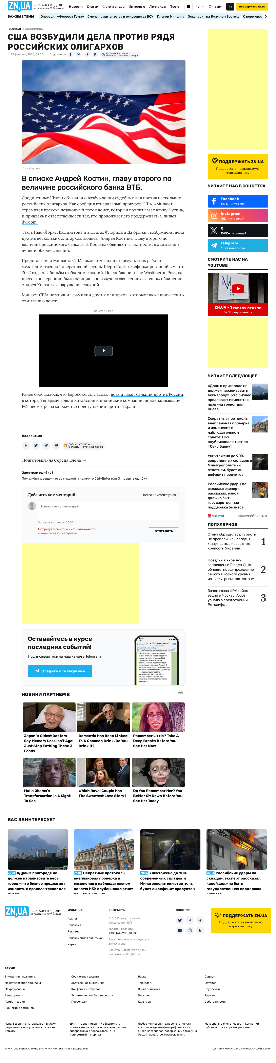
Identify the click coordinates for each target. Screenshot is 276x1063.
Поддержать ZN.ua (252, 6)
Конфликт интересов (85, 989)
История (210, 983)
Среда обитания (149, 989)
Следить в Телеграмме (63, 671)
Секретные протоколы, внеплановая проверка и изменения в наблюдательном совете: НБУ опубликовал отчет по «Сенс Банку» (229, 432)
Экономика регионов (19, 1008)
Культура (144, 1001)
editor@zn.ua (131, 954)
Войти (219, 6)
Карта (72, 944)
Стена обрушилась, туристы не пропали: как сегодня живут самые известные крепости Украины (232, 541)
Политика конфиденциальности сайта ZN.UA (241, 1048)
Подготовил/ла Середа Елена (51, 460)
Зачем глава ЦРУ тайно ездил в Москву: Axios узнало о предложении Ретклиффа (228, 597)
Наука (142, 976)
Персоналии (79, 1001)
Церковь (144, 995)
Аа (230, 6)
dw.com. (30, 222)
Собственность (215, 1001)
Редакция (74, 925)
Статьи (92, 6)
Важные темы (21, 16)
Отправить (164, 531)
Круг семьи (212, 989)
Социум (210, 976)
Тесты (175, 6)
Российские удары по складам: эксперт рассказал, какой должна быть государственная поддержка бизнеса (227, 495)
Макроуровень (15, 989)
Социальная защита (85, 976)
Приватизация (15, 1001)
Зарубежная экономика (87, 983)
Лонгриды (157, 6)
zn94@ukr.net (117, 943)
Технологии (146, 983)
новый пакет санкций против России (147, 394)
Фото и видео (113, 6)
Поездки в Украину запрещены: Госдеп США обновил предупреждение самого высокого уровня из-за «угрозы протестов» (231, 569)
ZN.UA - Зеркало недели (238, 307)
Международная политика (23, 983)
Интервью (137, 6)
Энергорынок (14, 995)
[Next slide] (265, 16)
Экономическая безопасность (92, 995)
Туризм (210, 995)
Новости (76, 6)
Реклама (74, 931)
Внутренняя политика (20, 976)
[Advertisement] (80, 583)
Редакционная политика (85, 938)
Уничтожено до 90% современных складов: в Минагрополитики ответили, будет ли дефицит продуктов (230, 465)
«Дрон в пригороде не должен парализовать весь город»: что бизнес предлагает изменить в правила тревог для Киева (229, 397)
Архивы (73, 918)
